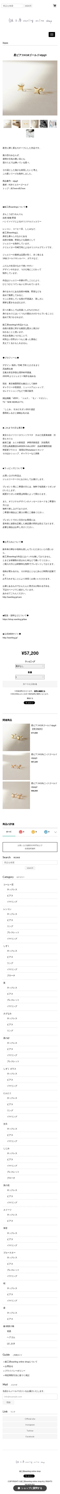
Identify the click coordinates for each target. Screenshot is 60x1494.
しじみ (6, 1148)
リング (10, 926)
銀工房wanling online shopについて (21, 1362)
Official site (30, 1419)
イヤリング (12, 901)
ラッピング (30, 661)
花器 (9, 1331)
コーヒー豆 (8, 884)
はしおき (11, 1343)
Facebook (30, 1436)
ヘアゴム (11, 1337)
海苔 (5, 1228)
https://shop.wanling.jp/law (15, 619)
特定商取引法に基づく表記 (17, 1375)
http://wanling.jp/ (10, 637)
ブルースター (9, 1252)
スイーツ (7, 1210)
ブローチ (11, 975)
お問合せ (9, 1366)
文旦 (5, 1124)
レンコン (7, 909)
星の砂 (6, 1038)
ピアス (10, 895)
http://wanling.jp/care (12, 597)
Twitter (30, 1430)
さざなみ (7, 1013)
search (28, 6)
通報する (30, 698)
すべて (9, 832)
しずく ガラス (9, 1069)
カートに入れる (30, 684)
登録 (8, 1402)
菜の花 (6, 1185)
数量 (30, 672)
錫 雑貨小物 (8, 1326)
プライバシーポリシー (15, 1371)
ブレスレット (13, 932)
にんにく (7, 1093)
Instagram (30, 1424)
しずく (6, 946)
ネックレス (12, 889)
